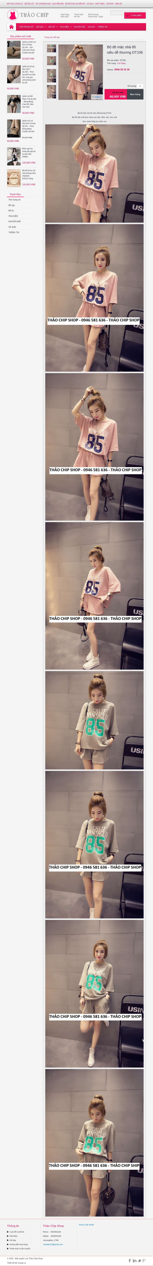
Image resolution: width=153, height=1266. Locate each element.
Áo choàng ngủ (43, 4)
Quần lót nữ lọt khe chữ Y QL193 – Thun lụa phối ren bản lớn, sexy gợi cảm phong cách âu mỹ (29, 74)
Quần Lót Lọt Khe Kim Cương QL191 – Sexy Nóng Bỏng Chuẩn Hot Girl (28, 126)
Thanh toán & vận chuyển (20, 1249)
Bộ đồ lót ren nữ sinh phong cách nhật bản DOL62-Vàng (29, 174)
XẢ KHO (90, 4)
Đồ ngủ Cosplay (15, 4)
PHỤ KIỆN (64, 27)
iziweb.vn (22, 1263)
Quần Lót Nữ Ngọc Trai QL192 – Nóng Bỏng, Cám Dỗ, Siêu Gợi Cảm (29, 101)
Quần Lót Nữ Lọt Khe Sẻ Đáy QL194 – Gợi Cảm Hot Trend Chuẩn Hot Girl (29, 47)
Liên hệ (118, 4)
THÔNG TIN (102, 27)
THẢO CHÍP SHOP (86, 1225)
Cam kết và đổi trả (17, 1232)
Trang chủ (48, 37)
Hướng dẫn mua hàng (19, 1244)
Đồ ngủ (39, 27)
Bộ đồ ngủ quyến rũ (75, 4)
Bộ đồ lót (29, 4)
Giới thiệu (100, 4)
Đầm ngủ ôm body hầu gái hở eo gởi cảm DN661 (29, 153)
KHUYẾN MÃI (58, 4)
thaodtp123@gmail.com (53, 1244)
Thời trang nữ (26, 27)
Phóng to (98, 97)
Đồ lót (52, 27)
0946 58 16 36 (122, 69)
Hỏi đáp (109, 4)
